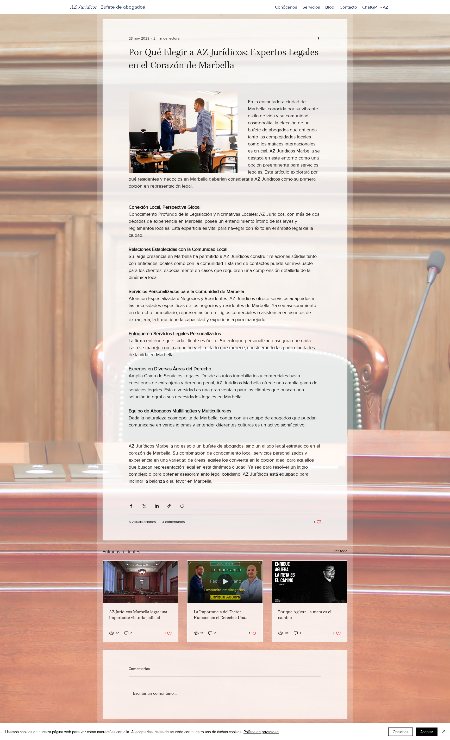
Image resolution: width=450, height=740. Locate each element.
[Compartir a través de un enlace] (169, 505)
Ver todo (340, 551)
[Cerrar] (444, 732)
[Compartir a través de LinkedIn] (156, 505)
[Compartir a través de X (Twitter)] (143, 505)
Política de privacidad (261, 731)
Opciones (400, 731)
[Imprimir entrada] (182, 505)
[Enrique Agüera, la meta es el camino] (309, 582)
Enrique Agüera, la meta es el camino (304, 615)
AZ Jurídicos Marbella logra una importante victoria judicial (138, 615)
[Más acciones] (318, 38)
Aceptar (426, 731)
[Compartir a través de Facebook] (131, 505)
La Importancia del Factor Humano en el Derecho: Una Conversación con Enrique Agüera (225, 615)
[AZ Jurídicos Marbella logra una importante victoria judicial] (140, 582)
